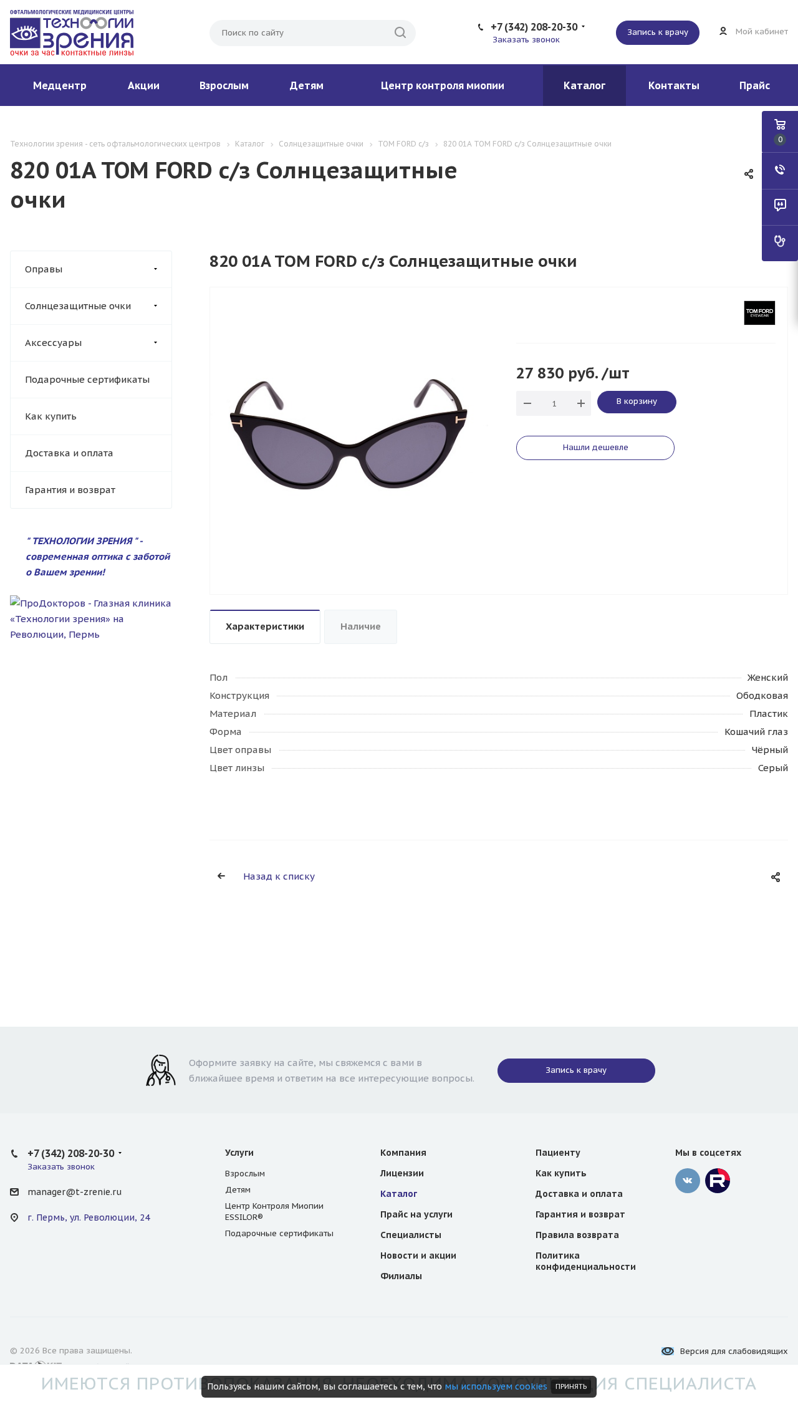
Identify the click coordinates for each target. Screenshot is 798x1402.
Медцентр (60, 85)
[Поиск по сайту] (400, 33)
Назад (213, 440)
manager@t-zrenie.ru (74, 1192)
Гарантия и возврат (70, 490)
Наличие (360, 626)
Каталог (584, 85)
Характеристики (265, 626)
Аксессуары (53, 342)
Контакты (673, 85)
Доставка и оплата (69, 453)
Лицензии (402, 1173)
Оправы (43, 269)
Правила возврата (577, 1235)
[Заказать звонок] (780, 171)
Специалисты (410, 1235)
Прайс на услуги (416, 1214)
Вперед (485, 440)
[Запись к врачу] (780, 243)
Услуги (239, 1152)
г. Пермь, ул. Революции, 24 (88, 1217)
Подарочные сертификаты (87, 379)
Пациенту (558, 1152)
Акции (144, 85)
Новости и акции (418, 1255)
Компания (403, 1152)
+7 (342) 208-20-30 (534, 27)
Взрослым (224, 85)
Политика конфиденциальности (586, 1261)
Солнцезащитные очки (78, 306)
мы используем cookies (496, 1386)
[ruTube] (717, 1180)
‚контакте (687, 1180)
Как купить (51, 416)
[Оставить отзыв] (780, 207)
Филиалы (401, 1276)
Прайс (754, 85)
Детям (307, 85)
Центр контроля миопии (442, 85)
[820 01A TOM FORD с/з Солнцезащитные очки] (349, 433)
